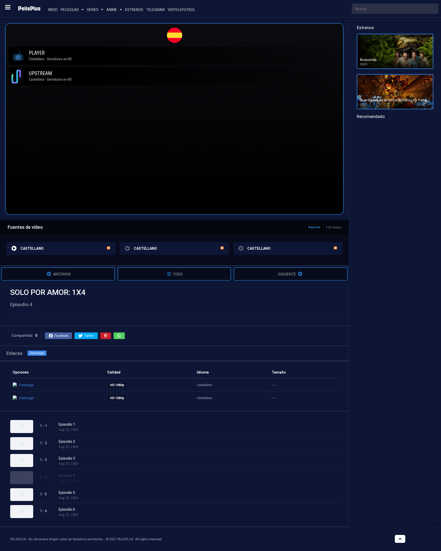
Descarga (37, 353)
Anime (111, 10)
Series (93, 10)
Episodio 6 (67, 509)
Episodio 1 (67, 424)
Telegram (155, 10)
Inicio (53, 10)
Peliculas (70, 10)
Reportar (314, 227)
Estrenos (134, 10)
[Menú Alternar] (8, 7)
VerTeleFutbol (181, 10)
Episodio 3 (67, 458)
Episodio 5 (67, 492)
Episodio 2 (67, 441)
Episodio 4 (67, 475)
